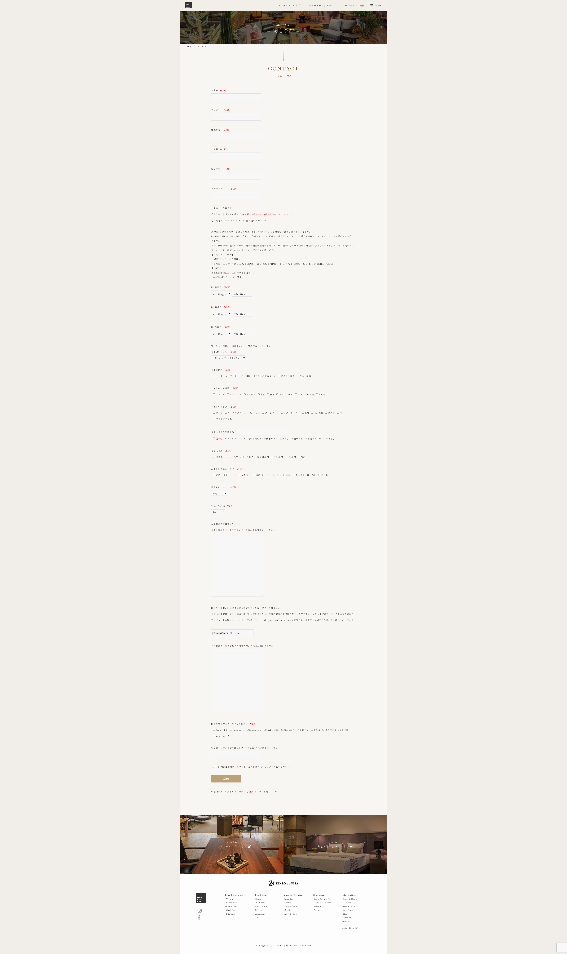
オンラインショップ (289, 5)
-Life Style (230, 914)
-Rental (287, 902)
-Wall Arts (259, 902)
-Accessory (259, 914)
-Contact (317, 910)
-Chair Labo (231, 910)
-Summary (347, 917)
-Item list (288, 899)
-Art (256, 917)
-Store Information (322, 902)
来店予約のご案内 (355, 5)
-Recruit (317, 906)
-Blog (344, 914)
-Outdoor (259, 899)
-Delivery (346, 902)
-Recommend (348, 906)
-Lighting (259, 910)
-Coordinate (231, 902)
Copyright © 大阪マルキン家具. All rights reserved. (283, 945)
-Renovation (231, 906)
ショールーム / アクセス (322, 5)
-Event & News (349, 899)
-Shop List (347, 921)
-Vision (229, 899)
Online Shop (348, 928)
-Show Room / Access (324, 899)
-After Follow (290, 914)
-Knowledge (348, 910)
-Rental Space (290, 906)
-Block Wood (260, 906)
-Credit (287, 910)
